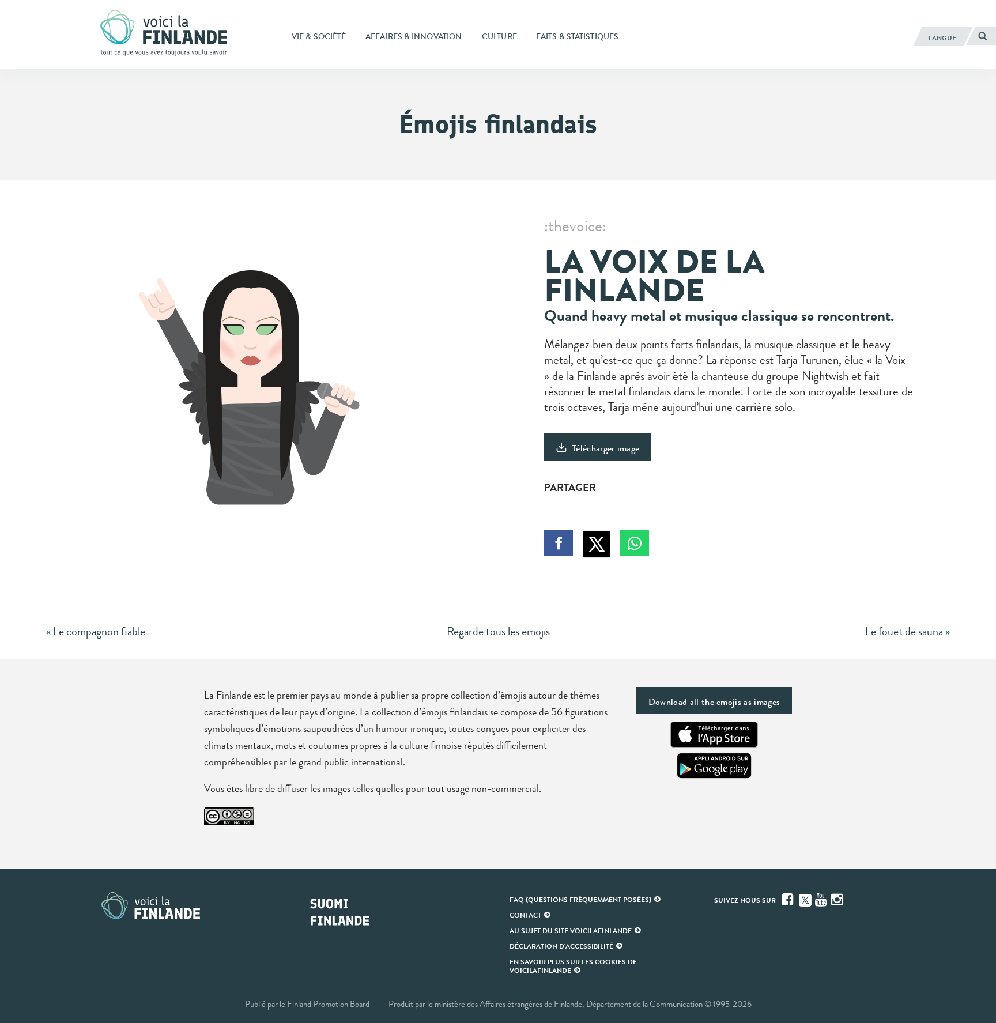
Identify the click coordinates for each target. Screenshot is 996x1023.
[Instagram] (838, 900)
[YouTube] (822, 900)
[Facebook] (788, 900)
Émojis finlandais (498, 124)
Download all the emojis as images (714, 701)
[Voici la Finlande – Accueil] (163, 34)
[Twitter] (805, 899)
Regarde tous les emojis (498, 631)
